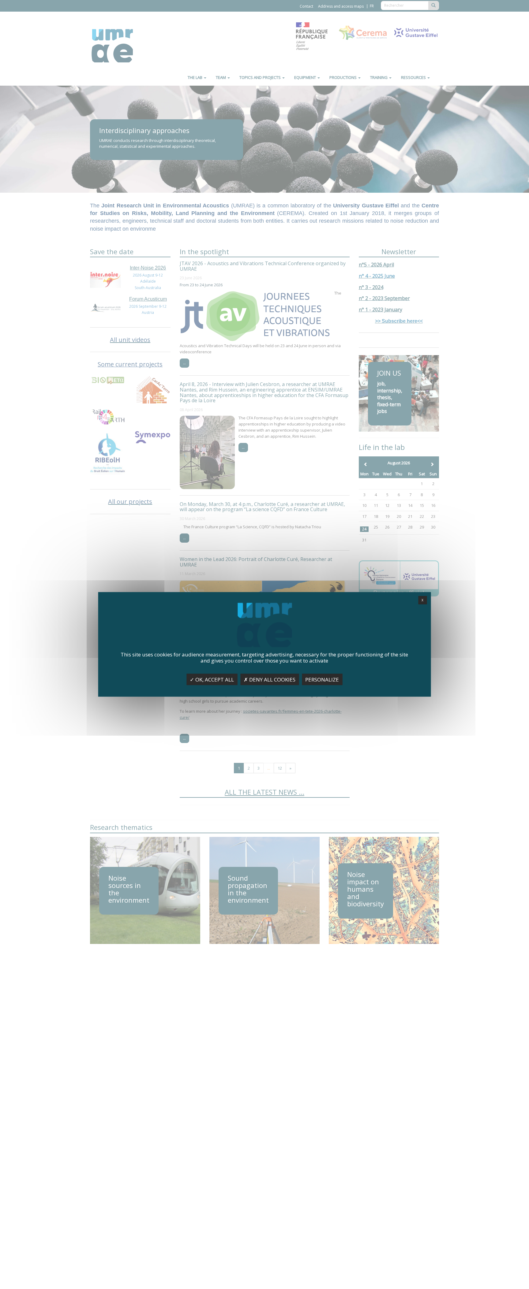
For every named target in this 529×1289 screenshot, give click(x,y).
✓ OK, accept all (212, 679)
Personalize (322, 679)
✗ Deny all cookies (269, 679)
